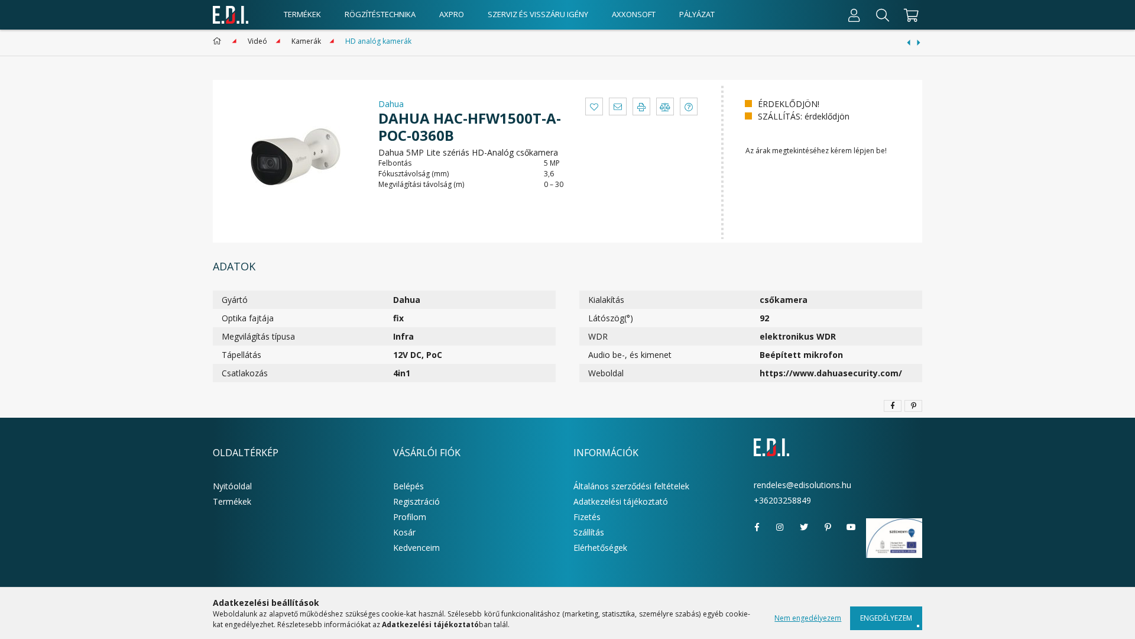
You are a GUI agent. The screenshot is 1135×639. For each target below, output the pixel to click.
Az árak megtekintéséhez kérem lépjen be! (816, 151)
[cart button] (909, 15)
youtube (851, 527)
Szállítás (588, 532)
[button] (594, 106)
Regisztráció (416, 501)
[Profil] (854, 15)
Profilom (409, 516)
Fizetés (587, 516)
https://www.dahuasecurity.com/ (831, 373)
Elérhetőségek (600, 547)
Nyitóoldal (232, 486)
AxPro (451, 14)
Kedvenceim (416, 547)
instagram (780, 527)
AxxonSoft (634, 14)
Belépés (408, 486)
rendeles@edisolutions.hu (802, 484)
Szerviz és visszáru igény (538, 14)
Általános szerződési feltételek (631, 486)
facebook (757, 527)
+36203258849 (782, 500)
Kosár (404, 532)
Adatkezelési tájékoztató (620, 501)
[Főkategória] (219, 41)
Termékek (302, 14)
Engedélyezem (886, 618)
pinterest (827, 527)
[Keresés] (882, 15)
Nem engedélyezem (807, 618)
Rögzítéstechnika (380, 14)
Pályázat (697, 14)
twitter (804, 527)
